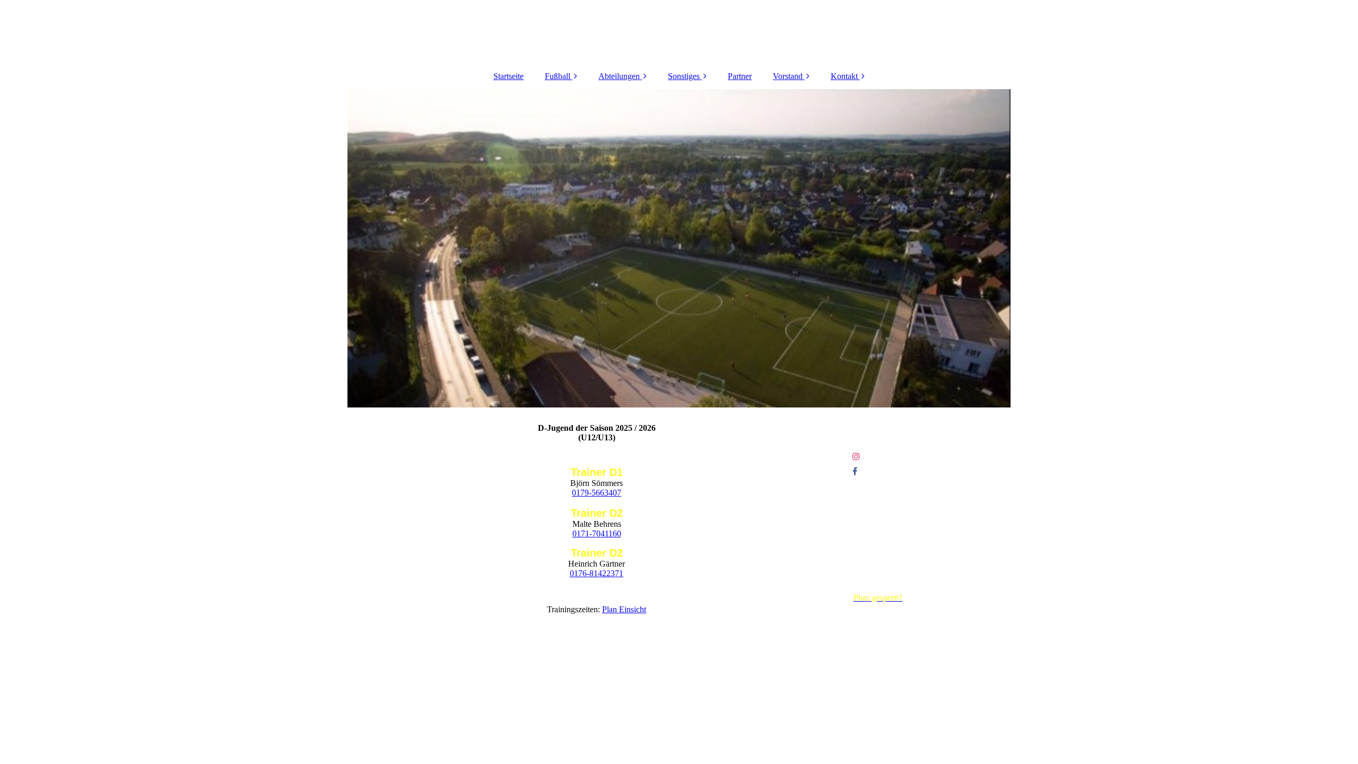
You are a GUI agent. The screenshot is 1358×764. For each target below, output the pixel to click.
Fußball (557, 76)
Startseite (508, 76)
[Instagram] (855, 456)
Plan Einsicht (624, 609)
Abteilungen (619, 76)
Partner (740, 76)
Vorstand (788, 76)
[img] (679, 248)
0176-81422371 (596, 573)
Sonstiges (684, 76)
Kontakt (844, 76)
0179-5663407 (596, 492)
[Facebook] (854, 471)
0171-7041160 (596, 533)
